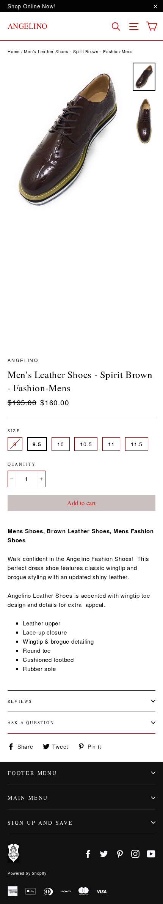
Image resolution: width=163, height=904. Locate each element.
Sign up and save (40, 822)
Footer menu (32, 772)
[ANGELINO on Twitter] (104, 853)
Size (14, 430)
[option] (68, 139)
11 (111, 444)
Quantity (22, 464)
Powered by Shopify (27, 873)
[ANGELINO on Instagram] (135, 853)
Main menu (28, 797)
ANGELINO (27, 26)
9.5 (37, 444)
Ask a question (31, 722)
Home (14, 51)
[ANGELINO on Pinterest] (120, 853)
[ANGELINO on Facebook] (88, 853)
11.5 (137, 444)
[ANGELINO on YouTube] (151, 853)
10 (60, 444)
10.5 (86, 444)
